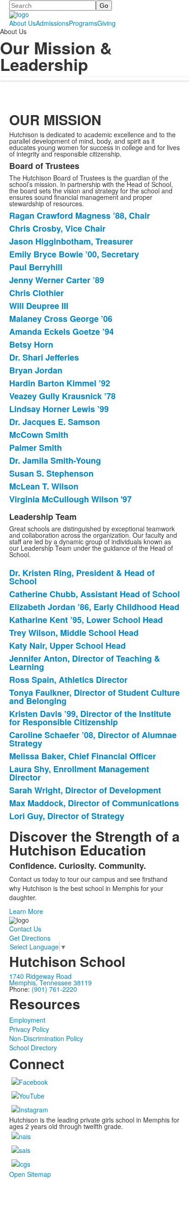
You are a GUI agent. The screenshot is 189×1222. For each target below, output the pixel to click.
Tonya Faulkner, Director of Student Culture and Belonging (94, 697)
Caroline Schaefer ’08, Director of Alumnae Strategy (93, 739)
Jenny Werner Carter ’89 (56, 280)
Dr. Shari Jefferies (44, 357)
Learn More (26, 911)
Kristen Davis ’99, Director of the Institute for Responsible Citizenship (90, 718)
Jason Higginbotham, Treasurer (71, 241)
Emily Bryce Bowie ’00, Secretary (74, 254)
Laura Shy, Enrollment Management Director (79, 773)
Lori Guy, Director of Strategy (66, 816)
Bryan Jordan (35, 370)
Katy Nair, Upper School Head (67, 646)
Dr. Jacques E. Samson (54, 422)
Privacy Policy (29, 1029)
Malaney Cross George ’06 (60, 319)
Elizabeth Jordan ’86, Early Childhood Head (94, 607)
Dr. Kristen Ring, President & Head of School (82, 577)
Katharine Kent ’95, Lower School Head (86, 620)
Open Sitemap (30, 1174)
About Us (22, 23)
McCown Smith (38, 435)
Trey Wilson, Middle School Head (74, 633)
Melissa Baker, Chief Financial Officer (82, 756)
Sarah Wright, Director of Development (85, 790)
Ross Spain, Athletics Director (68, 680)
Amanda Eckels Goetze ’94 (61, 332)
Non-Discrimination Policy (46, 1038)
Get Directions (29, 938)
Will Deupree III (38, 306)
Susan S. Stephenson (51, 473)
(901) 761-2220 (54, 989)
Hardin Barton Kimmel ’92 (59, 383)
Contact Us (25, 928)
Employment (27, 1019)
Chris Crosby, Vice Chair (57, 228)
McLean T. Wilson (43, 486)
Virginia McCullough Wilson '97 (70, 499)
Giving (106, 23)
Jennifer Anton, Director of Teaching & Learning (84, 662)
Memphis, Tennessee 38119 (50, 982)
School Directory (33, 1047)
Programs (83, 23)
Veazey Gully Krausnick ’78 (62, 396)
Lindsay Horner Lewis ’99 (59, 409)
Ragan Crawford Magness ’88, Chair (79, 215)
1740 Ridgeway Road (40, 976)
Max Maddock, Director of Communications (94, 803)
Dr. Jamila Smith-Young (55, 460)
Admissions (52, 23)
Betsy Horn (31, 344)
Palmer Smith (35, 448)
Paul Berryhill (35, 267)
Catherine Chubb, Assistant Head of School (94, 594)
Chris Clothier (36, 293)
